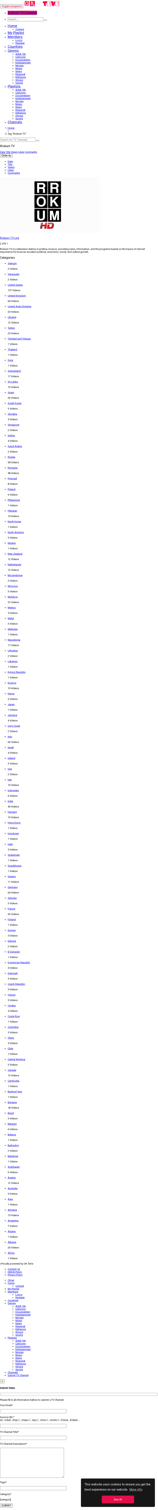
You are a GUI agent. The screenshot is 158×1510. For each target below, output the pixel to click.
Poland (11, 489)
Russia (11, 457)
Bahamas (13, 1156)
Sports (19, 82)
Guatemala (14, 855)
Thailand (12, 349)
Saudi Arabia (15, 446)
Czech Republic (16, 984)
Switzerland (14, 371)
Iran (10, 779)
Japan (11, 704)
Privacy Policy (15, 1274)
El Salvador (14, 951)
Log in (18, 40)
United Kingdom (17, 295)
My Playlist (16, 33)
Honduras (13, 833)
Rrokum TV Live (9, 238)
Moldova (13, 596)
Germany (13, 887)
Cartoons (20, 57)
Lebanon (13, 661)
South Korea (14, 403)
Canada (12, 1070)
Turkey (11, 328)
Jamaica (12, 715)
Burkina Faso (15, 1091)
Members (15, 37)
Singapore (13, 424)
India (10, 801)
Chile (10, 1048)
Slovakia (12, 414)
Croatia (12, 1005)
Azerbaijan (14, 1166)
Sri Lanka (13, 381)
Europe (12, 930)
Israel (11, 747)
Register (20, 43)
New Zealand (15, 553)
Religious (20, 77)
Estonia (12, 941)
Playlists (14, 86)
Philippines (14, 500)
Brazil (11, 1113)
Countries (15, 47)
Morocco (13, 586)
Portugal (12, 478)
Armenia (12, 1209)
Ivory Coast (14, 725)
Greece (12, 876)
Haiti (10, 844)
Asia (10, 1199)
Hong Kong (14, 822)
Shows (19, 80)
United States (15, 284)
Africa (11, 1252)
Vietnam (12, 263)
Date (2, 152)
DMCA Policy (15, 1271)
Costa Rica (14, 1016)
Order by (6, 155)
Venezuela (13, 274)
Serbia (11, 435)
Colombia (13, 1027)
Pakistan (12, 510)
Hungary (12, 812)
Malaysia (13, 629)
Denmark (13, 973)
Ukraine (12, 317)
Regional (20, 74)
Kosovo (12, 682)
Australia (13, 1188)
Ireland (11, 758)
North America (16, 532)
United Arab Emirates (19, 306)
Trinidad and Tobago (19, 338)
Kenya (11, 693)
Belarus (12, 1134)
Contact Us (14, 1269)
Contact (19, 29)
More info (135, 1489)
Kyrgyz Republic (17, 672)
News (18, 71)
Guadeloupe (14, 865)
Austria (12, 1177)
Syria (10, 360)
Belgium (12, 1123)
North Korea (14, 521)
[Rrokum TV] (42, 6)
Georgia (12, 898)
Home (12, 26)
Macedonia (14, 639)
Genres (13, 51)
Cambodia (13, 1080)
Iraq (10, 768)
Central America (16, 1059)
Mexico (12, 607)
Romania (13, 467)
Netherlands (14, 564)
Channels (15, 122)
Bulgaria (12, 1102)
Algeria (12, 1231)
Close (11, 1280)
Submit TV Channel (18, 1375)
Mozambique (15, 575)
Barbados (13, 1145)
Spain (11, 392)
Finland (12, 919)
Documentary (22, 59)
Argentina (13, 1220)
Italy (10, 736)
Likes (21, 152)
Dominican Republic (19, 962)
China (11, 1037)
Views (14, 152)
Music (18, 68)
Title (8, 152)
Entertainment (23, 62)
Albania (12, 1242)
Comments (31, 152)
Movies (19, 65)
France (11, 908)
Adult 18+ (20, 54)
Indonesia (13, 790)
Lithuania (13, 650)
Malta (11, 618)
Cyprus (11, 994)
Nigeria (12, 543)
